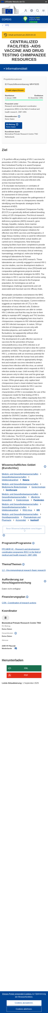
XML (26, 668)
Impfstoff (34, 520)
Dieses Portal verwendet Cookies (17, 994)
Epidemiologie (22, 500)
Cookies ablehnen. (24, 1009)
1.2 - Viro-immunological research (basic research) (24, 570)
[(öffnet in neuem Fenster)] (10, 9)
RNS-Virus (27, 510)
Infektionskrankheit (10, 480)
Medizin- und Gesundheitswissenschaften (20, 474)
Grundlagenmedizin (10, 517)
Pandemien (38, 500)
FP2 (7, 25)
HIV (38, 510)
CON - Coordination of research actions (19, 603)
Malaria (26, 480)
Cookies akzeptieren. (24, 1003)
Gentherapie (11, 490)
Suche (37, 10)
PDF (26, 675)
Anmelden (25, 10)
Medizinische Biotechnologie (14, 487)
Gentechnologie (38, 487)
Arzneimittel (21, 520)
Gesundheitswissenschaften (14, 477)
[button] (31, 10)
